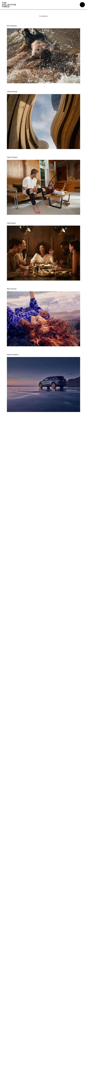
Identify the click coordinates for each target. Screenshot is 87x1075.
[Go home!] (9, 4)
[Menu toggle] (82, 4)
